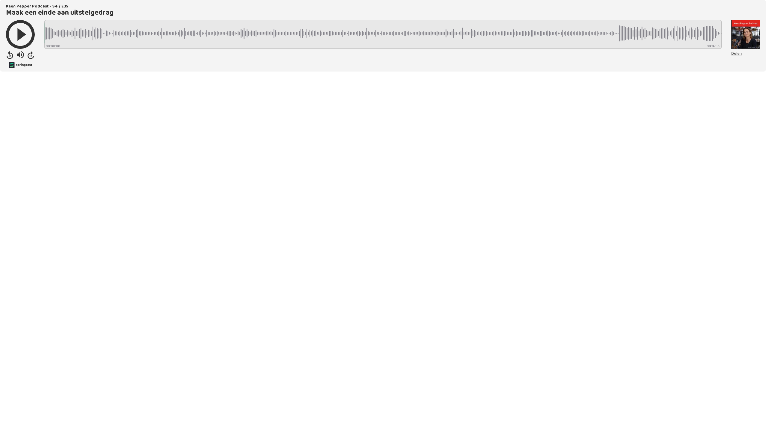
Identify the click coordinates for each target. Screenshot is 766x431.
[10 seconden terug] (10, 55)
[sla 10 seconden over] (31, 55)
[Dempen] (20, 55)
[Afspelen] (20, 34)
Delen (736, 53)
